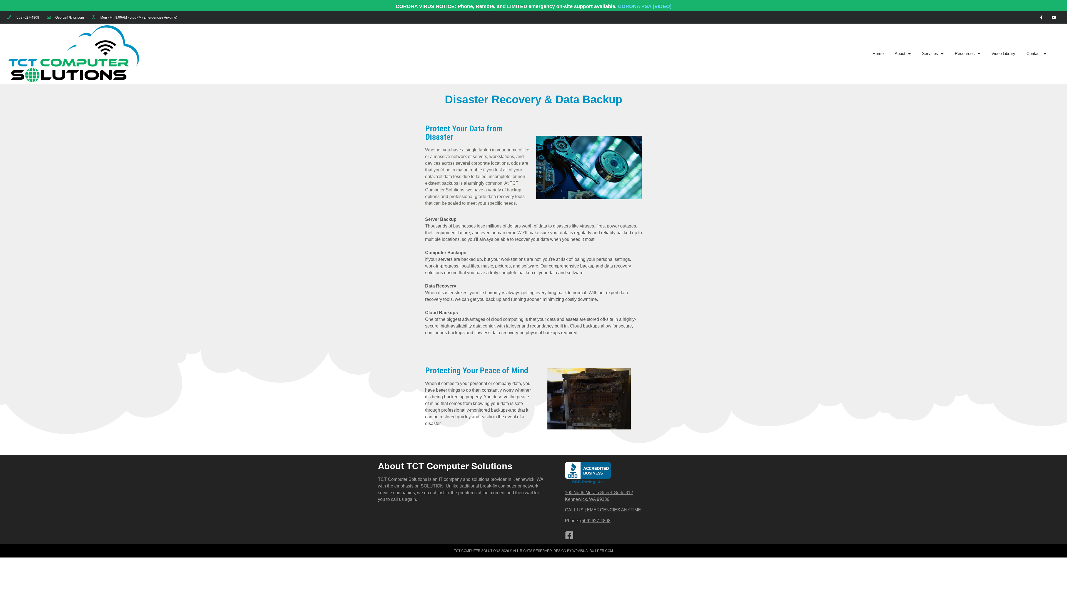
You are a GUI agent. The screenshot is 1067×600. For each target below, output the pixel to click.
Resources (965, 53)
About (900, 53)
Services (930, 53)
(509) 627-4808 (595, 520)
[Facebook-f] (1041, 17)
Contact (1033, 53)
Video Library (1003, 53)
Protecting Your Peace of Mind (476, 370)
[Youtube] (1054, 17)
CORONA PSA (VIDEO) (645, 6)
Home (878, 53)
